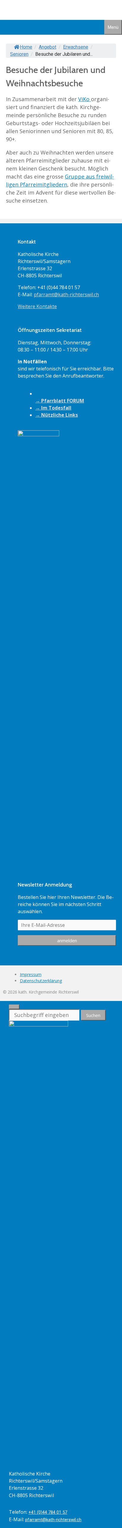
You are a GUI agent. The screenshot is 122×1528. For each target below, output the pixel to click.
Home (26, 47)
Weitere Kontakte (37, 306)
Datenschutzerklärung (41, 980)
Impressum (30, 974)
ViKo (84, 99)
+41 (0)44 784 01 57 (47, 1512)
